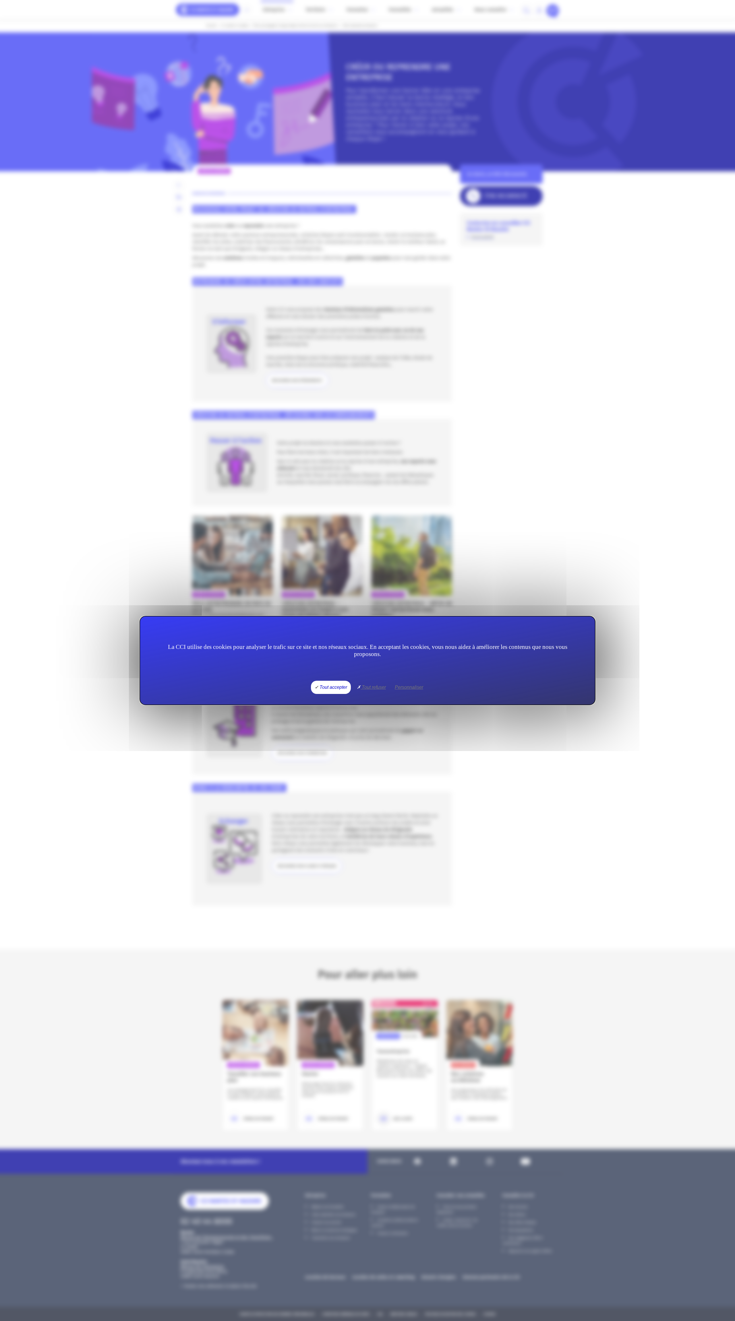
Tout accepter (332, 687)
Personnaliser (409, 687)
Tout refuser (373, 687)
